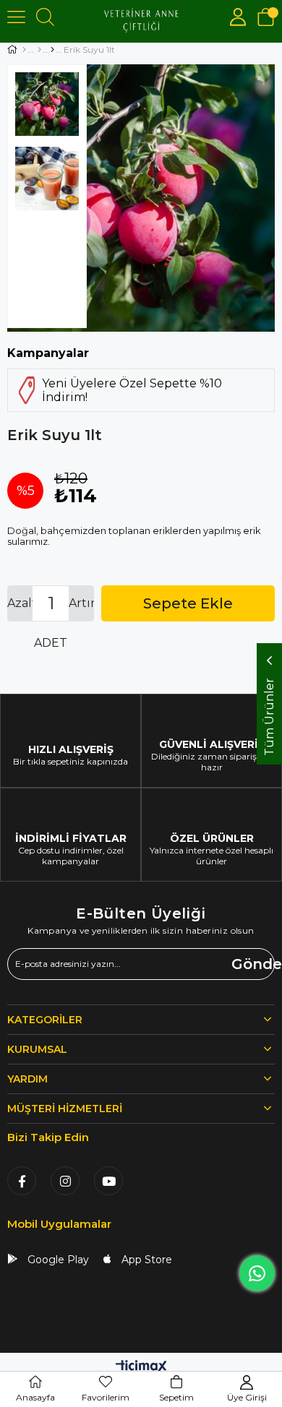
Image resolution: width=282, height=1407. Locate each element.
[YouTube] (108, 1180)
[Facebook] (21, 1180)
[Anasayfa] (24, 49)
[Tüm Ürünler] (39, 49)
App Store (145, 1259)
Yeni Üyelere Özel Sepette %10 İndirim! (132, 390)
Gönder (253, 964)
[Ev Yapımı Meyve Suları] (52, 49)
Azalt (20, 603)
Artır (81, 603)
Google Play (57, 1259)
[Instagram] (65, 1180)
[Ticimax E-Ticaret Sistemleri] (141, 1367)
